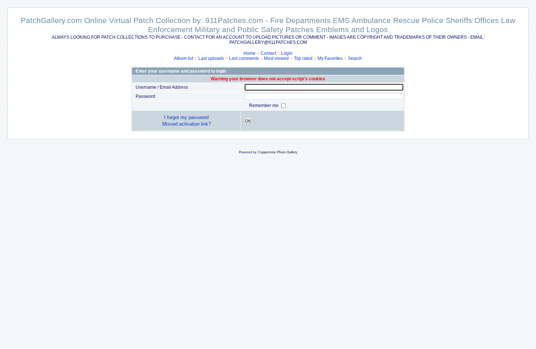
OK (248, 121)
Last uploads (211, 58)
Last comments (244, 58)
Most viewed (276, 58)
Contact (268, 53)
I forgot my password (186, 117)
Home (250, 53)
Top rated (303, 58)
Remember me (264, 105)
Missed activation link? (186, 124)
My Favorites (330, 58)
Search (355, 58)
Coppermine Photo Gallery (278, 152)
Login (286, 53)
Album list (183, 58)
